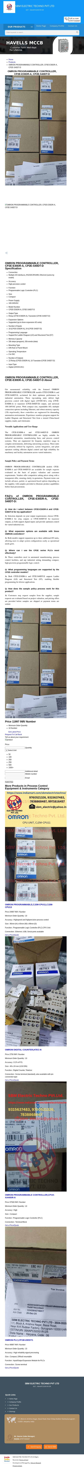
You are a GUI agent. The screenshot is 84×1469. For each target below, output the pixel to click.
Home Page (41, 26)
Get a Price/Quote (12, 935)
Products (12, 62)
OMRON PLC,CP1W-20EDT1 (19, 1340)
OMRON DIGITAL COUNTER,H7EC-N (23, 1050)
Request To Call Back (13, 734)
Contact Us (72, 26)
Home (11, 59)
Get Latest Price (14, 732)
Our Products (16, 26)
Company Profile (57, 26)
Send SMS (52, 1447)
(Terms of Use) (23, 1460)
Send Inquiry (35, 1447)
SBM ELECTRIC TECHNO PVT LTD (34, 7)
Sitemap (12, 1411)
